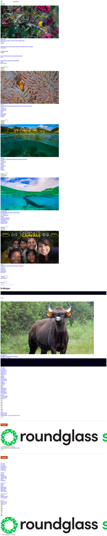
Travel (7, 46)
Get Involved (4, 278)
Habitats (6, 51)
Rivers (2, 168)
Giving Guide (4, 397)
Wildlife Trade (4, 223)
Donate (2, 67)
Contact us (3, 372)
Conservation (4, 379)
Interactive (10, 60)
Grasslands (3, 165)
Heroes (2, 216)
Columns (31, 46)
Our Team (3, 272)
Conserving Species (5, 217)
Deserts (2, 163)
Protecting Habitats (5, 219)
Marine (2, 167)
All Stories (3, 46)
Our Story (3, 368)
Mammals (3, 115)
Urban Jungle (12, 46)
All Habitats (3, 161)
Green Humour (4, 60)
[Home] (10, 2)
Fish (2, 112)
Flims (2, 386)
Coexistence (3, 220)
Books (27, 46)
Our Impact (3, 269)
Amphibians (3, 110)
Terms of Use (4, 414)
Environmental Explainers (16, 55)
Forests (2, 164)
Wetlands (3, 169)
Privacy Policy (4, 413)
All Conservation (4, 215)
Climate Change (4, 221)
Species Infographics (5, 55)
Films (2, 61)
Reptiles (2, 116)
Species (2, 51)
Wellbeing (23, 46)
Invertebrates (3, 113)
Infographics (3, 388)
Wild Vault (17, 46)
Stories (2, 385)
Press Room (3, 271)
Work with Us (4, 371)
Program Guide (4, 396)
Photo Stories (4, 63)
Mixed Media (16, 60)
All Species (3, 108)
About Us (3, 268)
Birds (2, 111)
